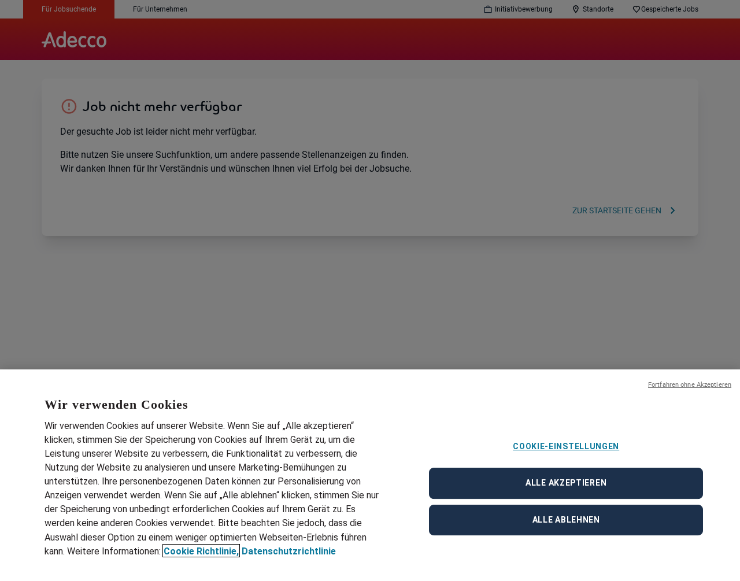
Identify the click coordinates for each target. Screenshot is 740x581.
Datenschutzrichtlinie (289, 550)
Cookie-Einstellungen (566, 446)
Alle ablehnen (566, 519)
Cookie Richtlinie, (201, 550)
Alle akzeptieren (566, 482)
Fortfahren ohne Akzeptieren (689, 384)
